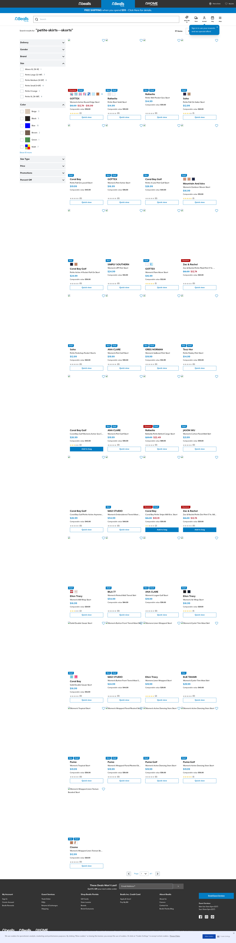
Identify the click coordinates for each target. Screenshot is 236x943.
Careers (163, 902)
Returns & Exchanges (50, 906)
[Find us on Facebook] (200, 916)
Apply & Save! (125, 899)
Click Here (133, 10)
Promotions (26, 173)
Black (35, 118)
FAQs (43, 902)
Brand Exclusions (87, 909)
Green (35, 140)
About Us (163, 899)
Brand (23, 56)
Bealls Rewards (8, 906)
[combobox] (106, 19)
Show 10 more (26, 153)
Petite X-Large (32, 91)
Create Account (8, 902)
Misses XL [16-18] (33, 69)
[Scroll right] (102, 94)
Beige (35, 111)
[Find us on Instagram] (206, 916)
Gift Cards (85, 899)
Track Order (46, 899)
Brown (36, 133)
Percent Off (26, 180)
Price (22, 166)
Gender (24, 49)
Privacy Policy (175, 936)
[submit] (178, 886)
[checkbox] (21, 69)
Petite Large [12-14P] (35, 75)
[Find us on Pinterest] (212, 916)
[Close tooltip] (217, 27)
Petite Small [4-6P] (34, 86)
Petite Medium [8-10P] (36, 80)
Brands (83, 906)
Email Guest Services (216, 896)
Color (23, 105)
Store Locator (86, 902)
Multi (35, 147)
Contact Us (164, 906)
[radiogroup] (89, 94)
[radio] (71, 94)
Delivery (24, 42)
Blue (35, 125)
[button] (224, 936)
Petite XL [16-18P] (33, 96)
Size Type (25, 159)
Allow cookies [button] (209, 936)
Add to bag (92, 449)
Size (22, 63)
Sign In (4, 899)
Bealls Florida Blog (167, 909)
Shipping (45, 909)
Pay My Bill (124, 902)
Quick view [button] (92, 118)
